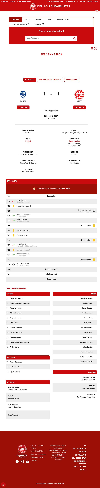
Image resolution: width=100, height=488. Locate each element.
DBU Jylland (80, 455)
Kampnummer (28, 130)
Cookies (34, 460)
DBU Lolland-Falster (80, 463)
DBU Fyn (82, 452)
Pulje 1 (28, 141)
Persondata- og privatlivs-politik (50, 483)
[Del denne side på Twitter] (95, 48)
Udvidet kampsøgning (19, 24)
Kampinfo (29, 80)
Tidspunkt (28, 152)
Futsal (83, 470)
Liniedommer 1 (28, 161)
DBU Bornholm (79, 449)
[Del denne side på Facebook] (92, 48)
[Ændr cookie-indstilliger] (3, 484)
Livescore (37, 24)
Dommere (4, 1)
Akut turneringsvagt (55, 1)
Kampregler (71, 80)
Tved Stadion (74, 141)
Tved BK (23, 101)
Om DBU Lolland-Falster (37, 447)
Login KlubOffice (37, 451)
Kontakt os (70, 1)
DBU (84, 446)
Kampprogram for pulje (50, 80)
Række (74, 130)
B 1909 (79, 101)
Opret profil (93, 1)
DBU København (79, 458)
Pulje (28, 139)
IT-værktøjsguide (24, 1)
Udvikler (28, 169)
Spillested (74, 139)
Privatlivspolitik (37, 457)
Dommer (74, 152)
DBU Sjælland (80, 467)
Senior (12, 1)
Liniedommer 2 (74, 161)
